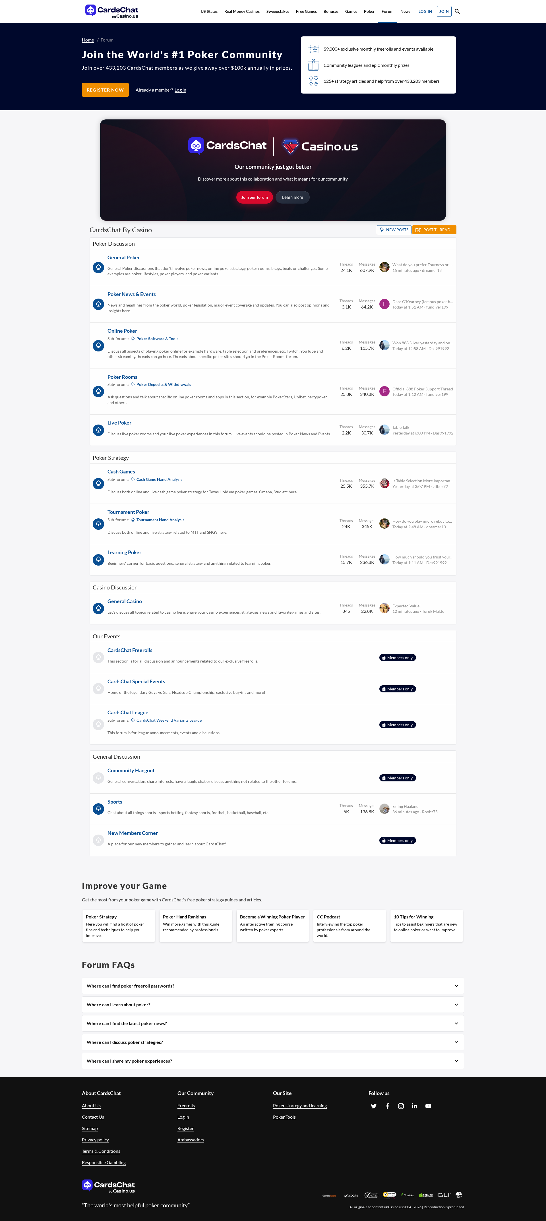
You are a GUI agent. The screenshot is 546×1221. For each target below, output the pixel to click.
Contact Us (93, 1116)
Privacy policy (95, 1139)
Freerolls (186, 1105)
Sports (114, 801)
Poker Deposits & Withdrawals (163, 384)
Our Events (107, 636)
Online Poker (122, 331)
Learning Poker (124, 552)
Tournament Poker (128, 512)
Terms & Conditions (101, 1151)
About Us (91, 1105)
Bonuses (331, 11)
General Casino (124, 601)
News (405, 11)
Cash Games (121, 471)
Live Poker (119, 422)
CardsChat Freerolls (129, 650)
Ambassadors (190, 1139)
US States (209, 11)
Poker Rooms (122, 377)
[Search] (457, 12)
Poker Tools (284, 1116)
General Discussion (116, 756)
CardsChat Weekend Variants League (169, 720)
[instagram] (401, 1106)
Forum (388, 11)
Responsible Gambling (104, 1162)
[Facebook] (387, 1106)
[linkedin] (415, 1106)
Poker (369, 11)
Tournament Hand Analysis (160, 519)
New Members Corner (132, 833)
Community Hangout (131, 770)
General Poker (123, 257)
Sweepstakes (277, 11)
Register (185, 1128)
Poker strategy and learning (300, 1105)
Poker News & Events (131, 294)
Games (351, 11)
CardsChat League (127, 712)
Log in (183, 1116)
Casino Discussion (115, 587)
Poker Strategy (111, 457)
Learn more (292, 197)
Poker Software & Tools (157, 338)
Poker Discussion (114, 243)
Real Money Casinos (242, 11)
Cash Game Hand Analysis (159, 479)
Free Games (306, 11)
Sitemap (90, 1128)
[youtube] (428, 1106)
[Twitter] (374, 1106)
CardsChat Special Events (136, 681)
